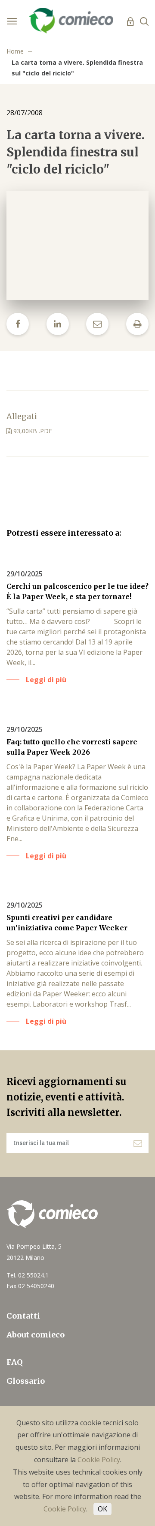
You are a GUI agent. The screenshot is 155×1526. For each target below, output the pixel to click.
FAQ (14, 1362)
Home (15, 51)
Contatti (23, 1316)
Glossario (25, 1381)
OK (102, 1509)
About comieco (35, 1335)
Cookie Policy (99, 1459)
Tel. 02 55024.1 (27, 1275)
